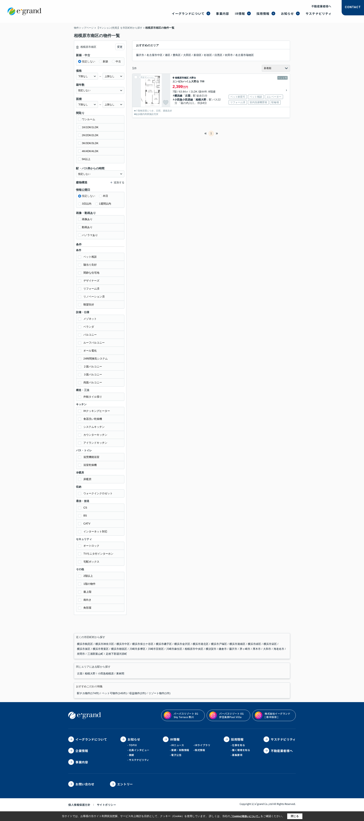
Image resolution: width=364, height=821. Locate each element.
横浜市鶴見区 (85, 643)
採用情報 (263, 13)
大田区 (187, 55)
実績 (131, 755)
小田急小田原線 (183, 99)
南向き (87, 599)
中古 (118, 61)
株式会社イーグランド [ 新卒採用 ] (277, 715)
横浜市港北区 (201, 643)
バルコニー (90, 334)
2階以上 (88, 575)
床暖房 (87, 479)
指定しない (88, 61)
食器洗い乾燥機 (92, 418)
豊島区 (177, 55)
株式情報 (200, 750)
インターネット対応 (95, 531)
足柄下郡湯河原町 (116, 653)
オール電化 (90, 350)
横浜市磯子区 (164, 643)
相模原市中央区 (194, 648)
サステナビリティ (319, 13)
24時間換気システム (95, 358)
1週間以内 (105, 203)
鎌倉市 (223, 648)
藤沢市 (140, 55)
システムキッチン (94, 426)
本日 (105, 195)
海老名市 (279, 648)
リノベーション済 (94, 296)
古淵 (187, 95)
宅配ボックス (91, 561)
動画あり (87, 227)
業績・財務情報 (180, 750)
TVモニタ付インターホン (98, 553)
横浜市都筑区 (119, 648)
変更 (119, 46)
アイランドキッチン (95, 442)
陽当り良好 (90, 264)
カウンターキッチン (95, 434)
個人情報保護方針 (79, 805)
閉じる (295, 816)
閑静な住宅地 (91, 272)
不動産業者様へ (321, 6)
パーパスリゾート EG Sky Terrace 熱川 (186, 715)
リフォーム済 (91, 288)
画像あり (87, 219)
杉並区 (208, 55)
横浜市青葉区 (101, 648)
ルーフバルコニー (94, 342)
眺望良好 (88, 304)
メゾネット (90, 318)
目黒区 (218, 55)
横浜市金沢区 (182, 643)
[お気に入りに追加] (165, 102)
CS (85, 507)
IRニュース (177, 745)
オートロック (91, 545)
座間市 (81, 653)
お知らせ (287, 13)
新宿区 (198, 55)
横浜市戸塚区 (219, 643)
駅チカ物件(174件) (88, 693)
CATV (86, 523)
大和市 (267, 648)
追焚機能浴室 (91, 456)
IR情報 (240, 13)
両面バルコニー (92, 382)
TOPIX (133, 745)
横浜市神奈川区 (105, 643)
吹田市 (229, 55)
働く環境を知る (241, 750)
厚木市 (257, 648)
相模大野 (201, 99)
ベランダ (88, 326)
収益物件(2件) (137, 693)
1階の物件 (89, 583)
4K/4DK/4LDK (90, 151)
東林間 (120, 673)
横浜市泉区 (84, 648)
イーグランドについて (188, 13)
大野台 (192, 77)
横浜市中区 (123, 643)
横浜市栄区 (271, 643)
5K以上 (86, 159)
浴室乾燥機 (90, 464)
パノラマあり (90, 235)
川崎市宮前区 (156, 648)
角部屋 (87, 607)
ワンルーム (88, 119)
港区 (167, 55)
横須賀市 (211, 648)
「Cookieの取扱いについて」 (245, 816)
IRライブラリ (202, 745)
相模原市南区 (182, 77)
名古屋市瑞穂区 (244, 55)
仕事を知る (238, 745)
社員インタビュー (139, 750)
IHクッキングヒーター (96, 410)
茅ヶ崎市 (245, 648)
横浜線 (178, 95)
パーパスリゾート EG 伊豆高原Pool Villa (231, 715)
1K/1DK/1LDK (90, 127)
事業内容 (222, 13)
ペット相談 (90, 256)
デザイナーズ (91, 280)
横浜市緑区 (255, 643)
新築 (105, 61)
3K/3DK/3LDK (90, 143)
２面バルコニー (92, 366)
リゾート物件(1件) (159, 693)
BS (85, 515)
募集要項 (237, 755)
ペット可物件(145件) (114, 693)
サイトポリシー (106, 805)
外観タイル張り (92, 396)
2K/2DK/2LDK (90, 135)
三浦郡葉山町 (95, 653)
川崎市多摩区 (137, 648)
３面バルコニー (92, 374)
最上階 (87, 591)
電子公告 (176, 755)
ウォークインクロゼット (98, 493)
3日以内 (86, 203)
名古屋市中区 (154, 55)
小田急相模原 (106, 673)
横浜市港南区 (237, 643)
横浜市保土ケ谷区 (143, 643)
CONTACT (353, 7)
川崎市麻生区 (174, 648)
